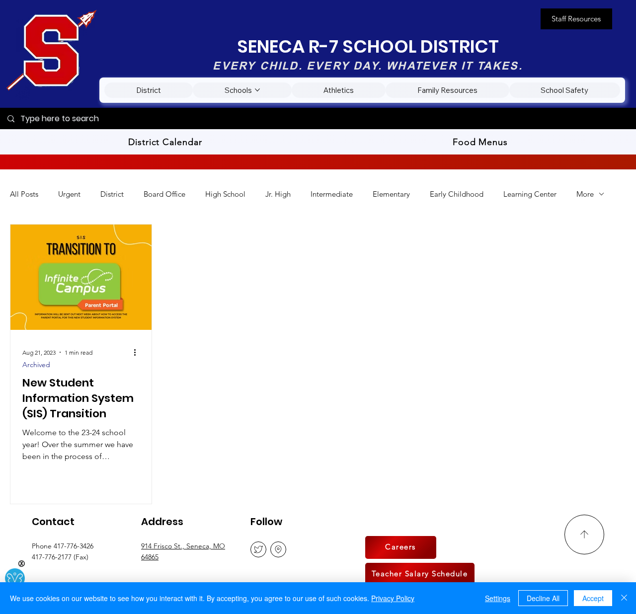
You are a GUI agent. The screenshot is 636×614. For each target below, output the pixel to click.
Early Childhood (456, 194)
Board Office (164, 194)
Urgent (69, 194)
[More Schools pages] (257, 89)
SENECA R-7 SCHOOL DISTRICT (368, 46)
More (585, 194)
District (112, 194)
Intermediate (332, 194)
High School (225, 194)
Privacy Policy (392, 598)
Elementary (391, 194)
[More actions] (138, 352)
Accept (593, 598)
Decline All (543, 598)
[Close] (624, 598)
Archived (36, 365)
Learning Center (529, 194)
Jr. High (278, 194)
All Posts (24, 194)
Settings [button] (497, 598)
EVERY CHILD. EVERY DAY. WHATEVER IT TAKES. (367, 65)
